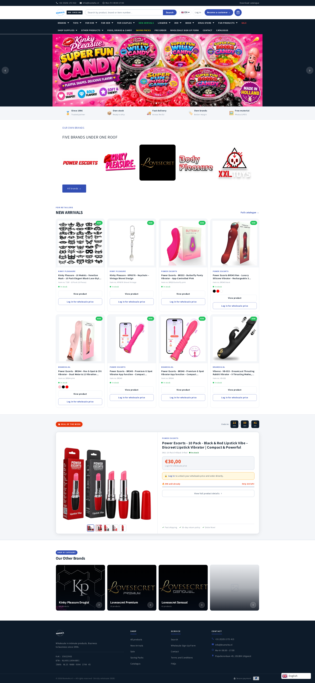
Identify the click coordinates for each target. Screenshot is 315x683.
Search (170, 12)
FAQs (173, 663)
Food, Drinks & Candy (119, 30)
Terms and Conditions (182, 657)
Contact (207, 30)
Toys (75, 23)
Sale (244, 23)
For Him (89, 23)
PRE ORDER (160, 30)
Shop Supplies (66, 30)
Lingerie (163, 23)
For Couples (124, 23)
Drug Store (204, 23)
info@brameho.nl (91, 2)
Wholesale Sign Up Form (184, 30)
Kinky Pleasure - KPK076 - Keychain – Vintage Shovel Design (129, 277)
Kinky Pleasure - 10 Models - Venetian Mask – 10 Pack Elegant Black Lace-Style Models (79, 278)
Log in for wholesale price (80, 301)
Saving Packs (143, 30)
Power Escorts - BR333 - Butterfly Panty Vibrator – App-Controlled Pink (182, 277)
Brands (62, 23)
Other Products (90, 30)
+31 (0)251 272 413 (67, 2)
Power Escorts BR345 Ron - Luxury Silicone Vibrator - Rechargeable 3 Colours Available (231, 278)
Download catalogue (249, 2)
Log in (198, 12)
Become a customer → (219, 12)
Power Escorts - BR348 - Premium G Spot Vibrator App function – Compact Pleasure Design (182, 374)
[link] (80, 163)
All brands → (74, 188)
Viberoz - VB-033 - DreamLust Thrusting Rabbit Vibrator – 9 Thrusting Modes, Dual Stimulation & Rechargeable (233, 374)
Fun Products (226, 23)
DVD (176, 23)
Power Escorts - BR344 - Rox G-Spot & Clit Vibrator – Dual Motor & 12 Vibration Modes (80, 374)
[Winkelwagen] (238, 12)
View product (80, 293)
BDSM (188, 23)
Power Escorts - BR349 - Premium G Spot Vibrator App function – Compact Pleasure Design (131, 374)
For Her (105, 23)
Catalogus (222, 30)
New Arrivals (146, 23)
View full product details (207, 493)
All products (136, 639)
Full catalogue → (250, 212)
